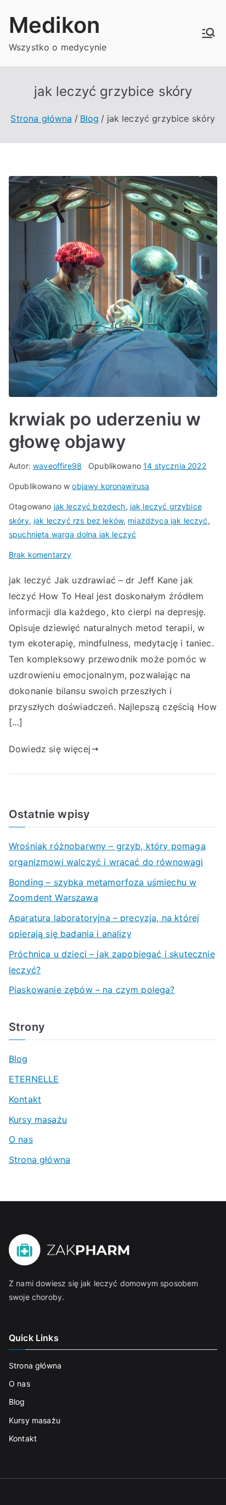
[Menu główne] (208, 33)
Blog (18, 1058)
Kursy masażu (38, 1119)
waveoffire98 (57, 465)
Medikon (54, 25)
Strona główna (39, 1159)
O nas (21, 1139)
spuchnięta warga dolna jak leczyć (72, 534)
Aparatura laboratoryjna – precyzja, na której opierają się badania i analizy (104, 925)
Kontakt (25, 1099)
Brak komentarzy (40, 554)
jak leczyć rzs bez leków (78, 520)
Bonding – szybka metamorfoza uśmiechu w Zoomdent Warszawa (102, 890)
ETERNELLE (34, 1079)
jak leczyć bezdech (90, 506)
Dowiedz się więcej (50, 748)
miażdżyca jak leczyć (167, 520)
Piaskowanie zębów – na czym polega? (92, 989)
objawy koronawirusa (110, 486)
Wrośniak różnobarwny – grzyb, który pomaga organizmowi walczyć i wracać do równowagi (107, 853)
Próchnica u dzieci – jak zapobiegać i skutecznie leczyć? (112, 962)
